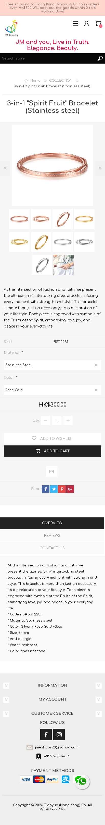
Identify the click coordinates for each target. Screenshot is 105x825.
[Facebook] (46, 734)
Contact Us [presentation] (52, 548)
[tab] (52, 523)
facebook (45, 489)
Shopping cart (98, 23)
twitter (54, 489)
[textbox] (47, 58)
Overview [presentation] (52, 523)
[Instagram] (59, 734)
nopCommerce (63, 809)
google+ (70, 489)
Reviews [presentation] (52, 536)
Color (9, 377)
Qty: (36, 420)
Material (12, 352)
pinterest (62, 489)
